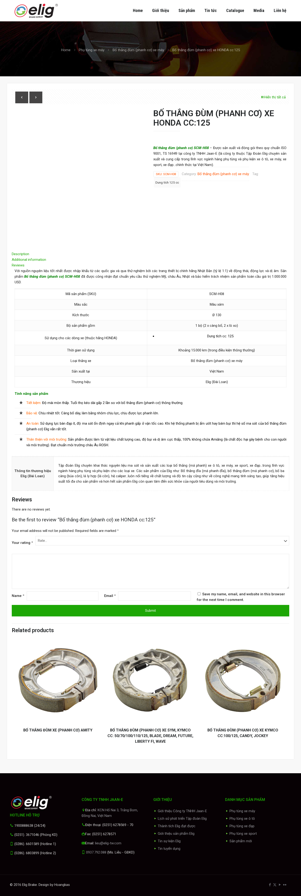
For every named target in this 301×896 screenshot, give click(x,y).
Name (18, 596)
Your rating (22, 543)
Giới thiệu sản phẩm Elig (176, 833)
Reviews (19, 265)
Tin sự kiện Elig (169, 841)
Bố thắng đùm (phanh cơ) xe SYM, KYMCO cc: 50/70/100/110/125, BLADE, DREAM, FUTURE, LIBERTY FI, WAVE (150, 736)
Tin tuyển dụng (169, 848)
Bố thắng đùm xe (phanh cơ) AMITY (57, 730)
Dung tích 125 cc (167, 182)
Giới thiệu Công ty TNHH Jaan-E (182, 811)
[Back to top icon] (278, 886)
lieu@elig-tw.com (108, 843)
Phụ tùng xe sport (243, 833)
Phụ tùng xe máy (91, 50)
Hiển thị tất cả (275, 97)
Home (66, 50)
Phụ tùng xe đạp (242, 826)
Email (110, 596)
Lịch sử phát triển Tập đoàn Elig (182, 818)
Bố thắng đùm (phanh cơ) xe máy (138, 50)
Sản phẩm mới (241, 841)
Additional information (29, 260)
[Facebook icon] (270, 885)
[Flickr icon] (284, 885)
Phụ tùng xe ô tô (242, 818)
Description (20, 254)
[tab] (150, 254)
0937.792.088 (96, 852)
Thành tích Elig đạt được (176, 826)
